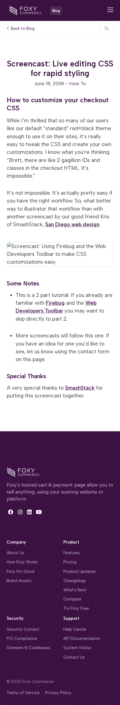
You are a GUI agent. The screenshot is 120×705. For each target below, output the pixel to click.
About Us (15, 552)
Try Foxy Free (76, 608)
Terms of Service (23, 692)
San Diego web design (72, 224)
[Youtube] (39, 512)
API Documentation (81, 638)
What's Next (74, 589)
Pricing (69, 562)
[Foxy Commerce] (25, 10)
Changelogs (74, 580)
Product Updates (79, 571)
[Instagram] (20, 512)
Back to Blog (22, 28)
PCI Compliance (22, 638)
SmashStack (80, 388)
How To (77, 83)
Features (71, 552)
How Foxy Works (22, 562)
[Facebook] (11, 512)
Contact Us (74, 657)
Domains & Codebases (28, 647)
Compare (72, 599)
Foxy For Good (20, 571)
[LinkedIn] (29, 512)
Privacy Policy (58, 692)
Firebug (55, 303)
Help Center (75, 629)
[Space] (23, 471)
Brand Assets (19, 580)
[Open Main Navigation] (110, 10)
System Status (77, 647)
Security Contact (23, 629)
